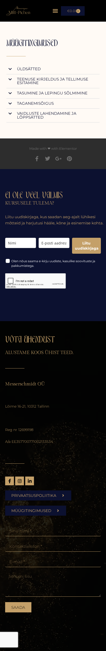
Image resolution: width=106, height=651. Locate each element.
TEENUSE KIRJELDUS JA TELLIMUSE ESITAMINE (52, 81)
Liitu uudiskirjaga (87, 246)
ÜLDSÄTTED (29, 69)
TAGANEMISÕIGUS (35, 103)
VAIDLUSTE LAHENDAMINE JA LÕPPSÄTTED (46, 115)
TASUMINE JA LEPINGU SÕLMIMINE (52, 93)
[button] (55, 11)
